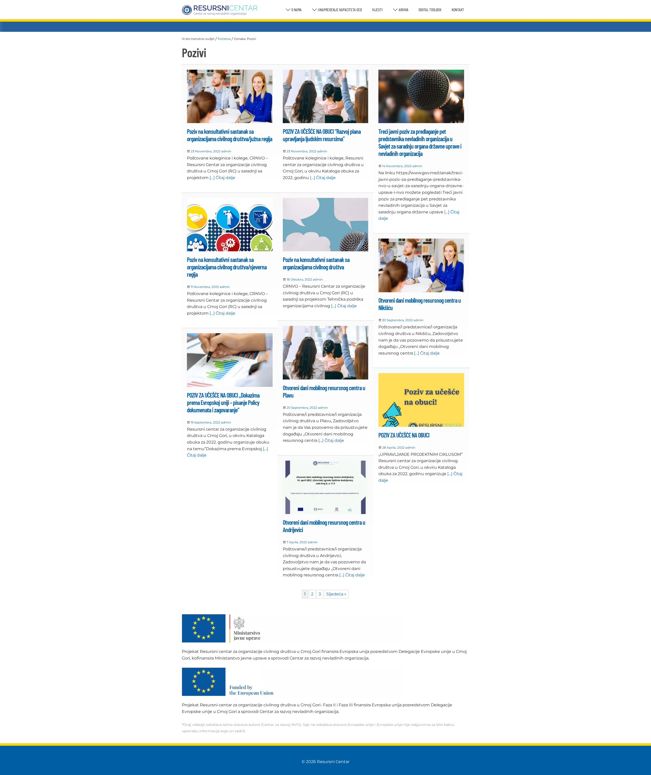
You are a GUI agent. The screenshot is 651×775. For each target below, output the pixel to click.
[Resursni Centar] (219, 10)
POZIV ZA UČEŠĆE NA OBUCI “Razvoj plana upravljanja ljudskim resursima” (322, 135)
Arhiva (403, 9)
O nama (296, 9)
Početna (224, 39)
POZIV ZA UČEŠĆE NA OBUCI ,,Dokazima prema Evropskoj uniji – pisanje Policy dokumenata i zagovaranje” (223, 402)
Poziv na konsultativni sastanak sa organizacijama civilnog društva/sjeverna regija (227, 267)
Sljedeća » (336, 594)
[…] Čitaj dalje (222, 177)
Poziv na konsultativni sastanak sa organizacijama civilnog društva (316, 263)
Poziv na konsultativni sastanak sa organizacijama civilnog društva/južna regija (229, 135)
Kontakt (458, 9)
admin (226, 151)
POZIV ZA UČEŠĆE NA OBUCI (403, 435)
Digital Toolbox (430, 9)
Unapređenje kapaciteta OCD (339, 9)
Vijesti (377, 9)
